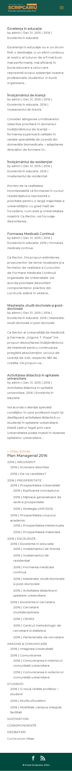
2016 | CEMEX (23, 619)
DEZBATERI (16, 732)
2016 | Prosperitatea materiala (36, 532)
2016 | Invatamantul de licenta (36, 549)
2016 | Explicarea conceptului (36, 490)
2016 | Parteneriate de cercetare (38, 637)
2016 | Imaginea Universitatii (31, 649)
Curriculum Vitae (20, 738)
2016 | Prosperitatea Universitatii (35, 485)
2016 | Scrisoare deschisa (29, 467)
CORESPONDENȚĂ (21, 725)
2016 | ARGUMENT (21, 462)
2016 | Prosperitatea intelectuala (38, 525)
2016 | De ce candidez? (28, 474)
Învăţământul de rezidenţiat (29, 162)
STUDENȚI (15, 684)
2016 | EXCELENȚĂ (21, 538)
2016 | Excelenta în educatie (32, 544)
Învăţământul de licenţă (26, 95)
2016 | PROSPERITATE (24, 480)
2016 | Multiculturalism (28, 701)
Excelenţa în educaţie (24, 29)
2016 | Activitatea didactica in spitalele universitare (30, 388)
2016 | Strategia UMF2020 (33, 509)
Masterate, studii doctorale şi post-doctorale (35, 307)
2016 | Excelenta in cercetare (32, 602)
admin (16, 33)
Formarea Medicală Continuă (30, 234)
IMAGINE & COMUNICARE (27, 644)
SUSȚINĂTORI (18, 719)
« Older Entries (18, 451)
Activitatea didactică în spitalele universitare (33, 376)
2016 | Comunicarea (25, 655)
